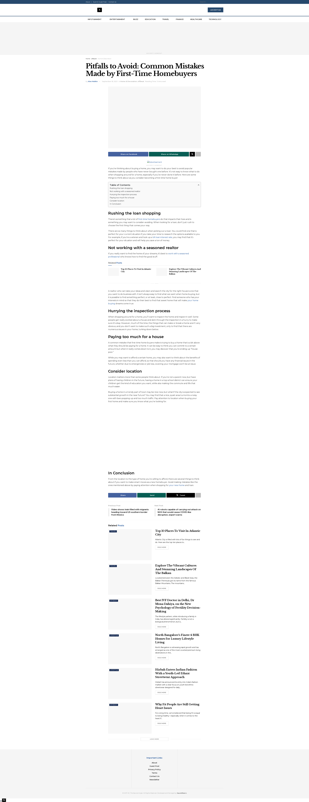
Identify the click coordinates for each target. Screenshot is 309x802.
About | (89, 2)
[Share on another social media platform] (198, 154)
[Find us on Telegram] (105, 10)
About (154, 763)
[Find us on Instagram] (93, 10)
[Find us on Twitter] (99, 10)
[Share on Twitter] (192, 154)
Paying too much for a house (122, 198)
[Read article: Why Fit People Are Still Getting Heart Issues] (130, 718)
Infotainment (95, 19)
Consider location (117, 201)
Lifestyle (94, 59)
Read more (163, 546)
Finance (180, 19)
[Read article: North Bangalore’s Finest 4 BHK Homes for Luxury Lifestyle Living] (130, 648)
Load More (154, 739)
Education (150, 19)
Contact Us (112, 2)
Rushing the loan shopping (121, 188)
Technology (215, 19)
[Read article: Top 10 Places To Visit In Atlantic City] (113, 272)
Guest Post (154, 766)
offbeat (141, 81)
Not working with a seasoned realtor (125, 191)
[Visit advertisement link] (154, 36)
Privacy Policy (154, 769)
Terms (154, 773)
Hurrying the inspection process (123, 194)
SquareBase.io (182, 793)
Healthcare (196, 19)
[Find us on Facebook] (88, 10)
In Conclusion (116, 204)
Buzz (135, 19)
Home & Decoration (104, 59)
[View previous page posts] (152, 283)
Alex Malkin (93, 81)
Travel (165, 19)
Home (88, 59)
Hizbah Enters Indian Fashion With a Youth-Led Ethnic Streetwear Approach (176, 673)
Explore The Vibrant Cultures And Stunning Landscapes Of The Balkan (185, 271)
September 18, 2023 (110, 81)
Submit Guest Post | (100, 2)
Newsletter (154, 780)
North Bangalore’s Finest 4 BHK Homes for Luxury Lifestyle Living (177, 638)
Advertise (215, 10)
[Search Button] (222, 2)
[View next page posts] (156, 283)
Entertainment (117, 19)
